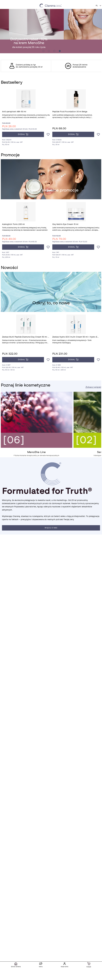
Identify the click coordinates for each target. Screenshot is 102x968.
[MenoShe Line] (36, 447)
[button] (98, 5)
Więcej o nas (51, 528)
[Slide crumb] (43, 51)
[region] (51, 66)
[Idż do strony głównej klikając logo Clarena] (51, 6)
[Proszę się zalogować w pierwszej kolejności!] (48, 134)
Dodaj (21, 134)
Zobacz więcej (93, 387)
